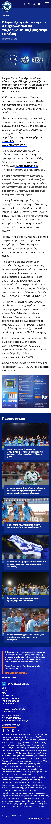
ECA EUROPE (8, 696)
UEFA (4, 690)
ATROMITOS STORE (10, 701)
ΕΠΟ (4, 688)
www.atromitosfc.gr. (14, 145)
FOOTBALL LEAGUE (10, 698)
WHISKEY (45, 818)
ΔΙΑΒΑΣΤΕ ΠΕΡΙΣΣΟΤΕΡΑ (16, 673)
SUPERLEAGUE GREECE (18, 684)
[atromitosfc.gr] (7, 11)
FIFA (4, 693)
